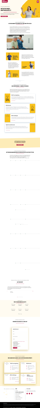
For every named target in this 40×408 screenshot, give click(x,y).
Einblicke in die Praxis (18, 399)
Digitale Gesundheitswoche (16, 346)
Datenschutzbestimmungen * (21, 341)
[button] (38, 2)
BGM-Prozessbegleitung (16, 343)
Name (13, 331)
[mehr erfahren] (18, 371)
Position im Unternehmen (15, 336)
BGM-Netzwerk (15, 345)
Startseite (16, 390)
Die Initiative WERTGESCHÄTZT (19, 392)
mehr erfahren (12, 100)
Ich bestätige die (19, 341)
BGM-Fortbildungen (15, 344)
